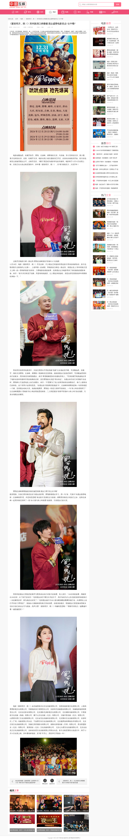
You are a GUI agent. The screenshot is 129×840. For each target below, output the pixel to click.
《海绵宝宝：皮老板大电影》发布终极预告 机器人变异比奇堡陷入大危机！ (105, 154)
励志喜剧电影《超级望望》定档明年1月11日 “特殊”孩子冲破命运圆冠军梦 (27, 781)
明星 (91, 12)
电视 (66, 12)
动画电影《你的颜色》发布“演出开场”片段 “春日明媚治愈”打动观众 (105, 158)
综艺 (41, 12)
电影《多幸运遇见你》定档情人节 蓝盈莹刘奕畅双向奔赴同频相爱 (105, 170)
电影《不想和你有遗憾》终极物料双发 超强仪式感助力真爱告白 (105, 188)
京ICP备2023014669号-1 (74, 838)
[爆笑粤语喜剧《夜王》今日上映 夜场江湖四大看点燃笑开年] (22, 819)
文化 (104, 12)
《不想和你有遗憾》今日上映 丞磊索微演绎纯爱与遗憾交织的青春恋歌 (105, 181)
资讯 (29, 12)
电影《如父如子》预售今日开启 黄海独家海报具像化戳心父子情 (105, 185)
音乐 (79, 12)
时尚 (116, 12)
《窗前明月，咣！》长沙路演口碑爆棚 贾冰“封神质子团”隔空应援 (73, 781)
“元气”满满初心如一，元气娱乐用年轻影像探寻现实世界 (105, 166)
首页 (16, 12)
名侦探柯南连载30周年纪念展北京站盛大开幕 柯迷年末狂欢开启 (105, 173)
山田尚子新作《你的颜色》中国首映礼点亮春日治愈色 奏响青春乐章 (105, 162)
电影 (54, 12)
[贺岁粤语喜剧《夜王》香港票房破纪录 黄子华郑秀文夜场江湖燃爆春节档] (49, 820)
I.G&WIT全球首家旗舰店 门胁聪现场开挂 (105, 151)
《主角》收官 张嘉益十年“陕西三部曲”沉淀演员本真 (105, 147)
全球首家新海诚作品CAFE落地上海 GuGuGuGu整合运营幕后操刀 (105, 177)
